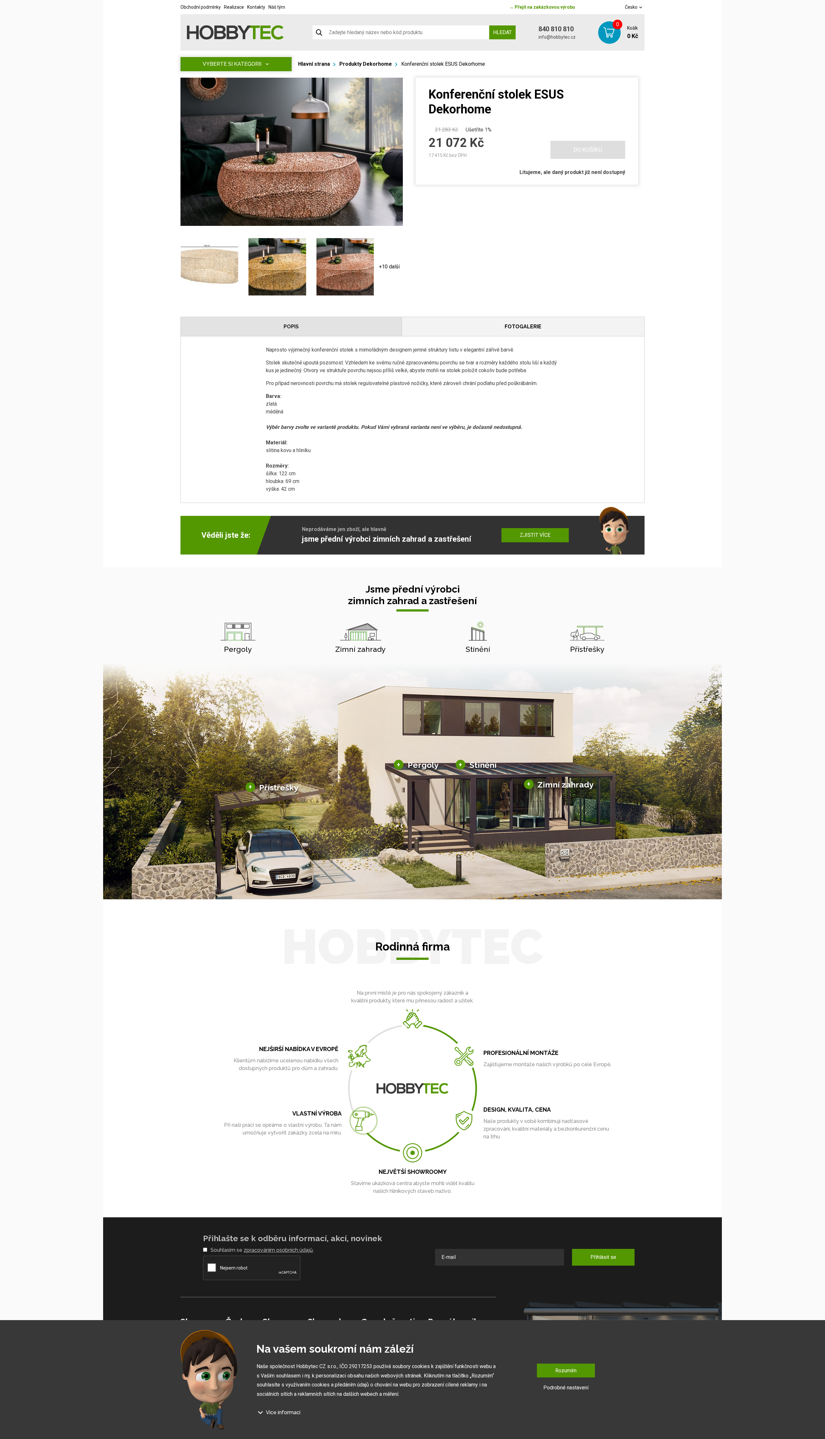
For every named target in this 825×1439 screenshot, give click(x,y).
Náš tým (276, 7)
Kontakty (256, 7)
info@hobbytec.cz (557, 37)
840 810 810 (556, 29)
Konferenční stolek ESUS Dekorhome (443, 64)
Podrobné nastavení (565, 1388)
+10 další (389, 267)
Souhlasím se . (262, 1250)
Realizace (234, 7)
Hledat (502, 32)
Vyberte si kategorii (232, 64)
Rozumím (566, 1370)
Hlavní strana (314, 64)
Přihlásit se (603, 1257)
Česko (631, 7)
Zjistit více (535, 535)
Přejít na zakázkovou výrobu (542, 7)
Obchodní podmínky (200, 7)
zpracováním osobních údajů (278, 1250)
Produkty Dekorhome (365, 64)
